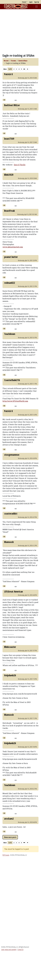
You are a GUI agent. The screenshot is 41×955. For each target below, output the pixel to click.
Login (30, 2)
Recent (6, 60)
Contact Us (20, 949)
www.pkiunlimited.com (13, 247)
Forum (24, 2)
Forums (13, 60)
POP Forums (6, 855)
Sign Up (36, 2)
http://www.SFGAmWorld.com (15, 401)
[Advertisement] (20, 31)
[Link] (16, 99)
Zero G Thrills (19, 165)
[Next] (24, 69)
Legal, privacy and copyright (8, 949)
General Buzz (22, 60)
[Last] (27, 69)
